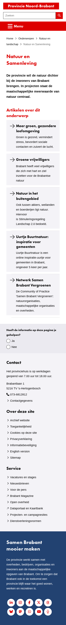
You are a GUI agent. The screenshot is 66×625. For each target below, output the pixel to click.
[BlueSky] (11, 612)
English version (20, 451)
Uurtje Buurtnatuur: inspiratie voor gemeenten (32, 241)
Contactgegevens (21, 400)
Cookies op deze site (23, 432)
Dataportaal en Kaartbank (26, 508)
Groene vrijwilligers (33, 159)
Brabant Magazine (21, 496)
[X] (39, 602)
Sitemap (15, 457)
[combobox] (29, 15)
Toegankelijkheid (20, 426)
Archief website (20, 420)
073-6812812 (18, 394)
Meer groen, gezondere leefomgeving (36, 128)
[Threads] (48, 602)
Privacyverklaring (21, 439)
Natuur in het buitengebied (27, 196)
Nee (14, 347)
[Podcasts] (48, 612)
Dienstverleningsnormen (25, 521)
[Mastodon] (20, 612)
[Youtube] (39, 612)
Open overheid (19, 502)
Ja (13, 340)
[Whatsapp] (29, 612)
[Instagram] (20, 602)
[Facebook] (29, 602)
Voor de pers (18, 489)
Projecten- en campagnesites (28, 514)
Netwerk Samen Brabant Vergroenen (33, 283)
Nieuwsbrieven (19, 483)
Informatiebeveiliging (23, 445)
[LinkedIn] (11, 602)
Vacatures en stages (23, 477)
